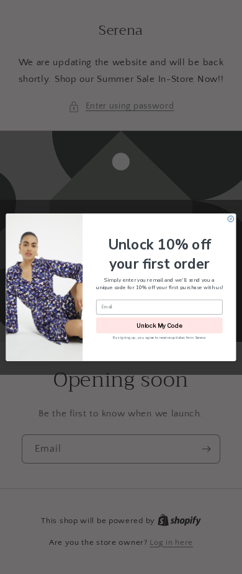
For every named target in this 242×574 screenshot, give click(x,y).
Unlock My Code (159, 324)
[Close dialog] (231, 218)
